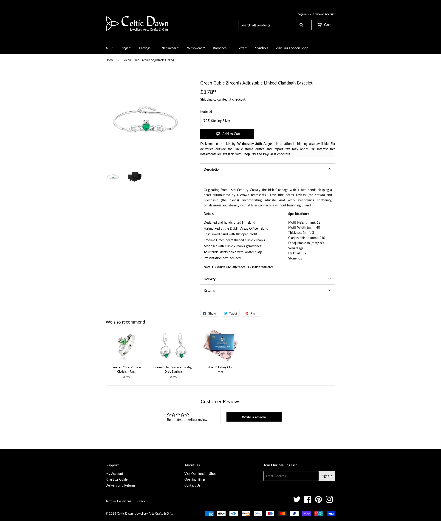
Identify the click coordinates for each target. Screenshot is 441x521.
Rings (125, 48)
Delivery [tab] (209, 279)
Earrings (145, 48)
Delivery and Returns (120, 485)
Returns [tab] (209, 290)
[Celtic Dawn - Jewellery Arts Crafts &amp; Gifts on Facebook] (307, 501)
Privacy (140, 501)
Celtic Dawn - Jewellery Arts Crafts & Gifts (145, 513)
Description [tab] (212, 169)
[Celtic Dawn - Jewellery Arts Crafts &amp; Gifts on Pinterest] (318, 501)
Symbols (261, 48)
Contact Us (192, 485)
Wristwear (195, 48)
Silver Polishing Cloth (220, 367)
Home (110, 60)
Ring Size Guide (116, 479)
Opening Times (195, 479)
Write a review (254, 417)
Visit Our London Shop (292, 48)
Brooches (220, 48)
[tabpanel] (267, 224)
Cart (327, 25)
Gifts (241, 48)
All (108, 48)
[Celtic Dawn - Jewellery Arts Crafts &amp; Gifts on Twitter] (297, 501)
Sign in (302, 14)
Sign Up (327, 476)
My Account (114, 474)
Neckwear (169, 48)
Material (206, 112)
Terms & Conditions (118, 501)
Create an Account (324, 14)
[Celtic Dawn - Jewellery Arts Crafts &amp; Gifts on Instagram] (329, 501)
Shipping (206, 99)
